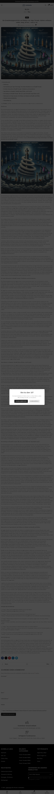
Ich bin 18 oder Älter (21, 401)
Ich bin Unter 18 (34, 401)
